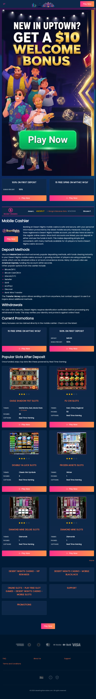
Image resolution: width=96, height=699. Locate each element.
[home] (43, 6)
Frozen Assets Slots (72, 465)
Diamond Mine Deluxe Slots (24, 529)
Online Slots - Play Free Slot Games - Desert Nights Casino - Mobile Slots (24, 591)
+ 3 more (23, 410)
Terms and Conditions (12, 664)
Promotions (24, 604)
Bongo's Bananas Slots (36, 211)
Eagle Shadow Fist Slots (24, 400)
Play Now (87, 4)
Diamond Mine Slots (71, 529)
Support (72, 587)
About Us (37, 658)
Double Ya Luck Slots (24, 465)
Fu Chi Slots (72, 400)
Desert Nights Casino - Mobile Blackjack (71, 573)
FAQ (4, 658)
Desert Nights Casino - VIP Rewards (24, 573)
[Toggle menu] (4, 4)
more (91, 560)
